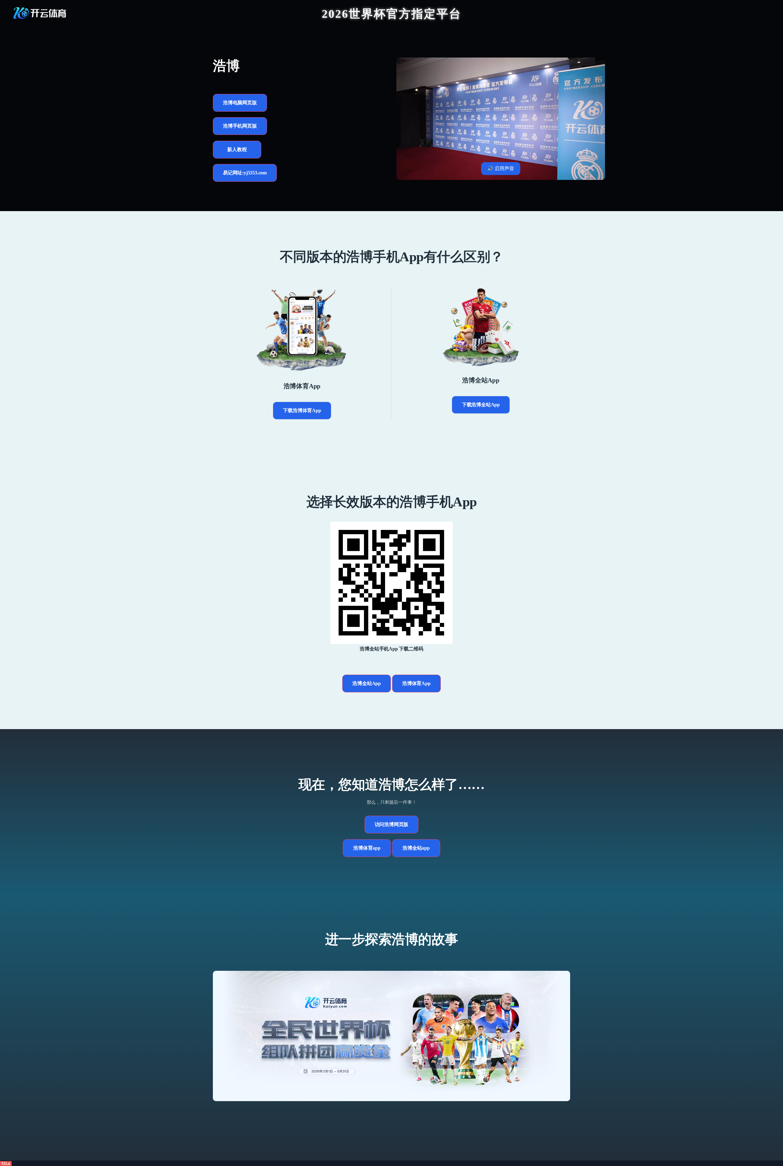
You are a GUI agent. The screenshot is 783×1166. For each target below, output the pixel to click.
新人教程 (237, 149)
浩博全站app (416, 848)
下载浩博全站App (481, 404)
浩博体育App (416, 683)
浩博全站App (366, 683)
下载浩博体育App (302, 410)
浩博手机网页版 (240, 126)
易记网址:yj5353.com (245, 172)
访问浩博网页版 (392, 824)
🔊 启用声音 (500, 168)
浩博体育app (366, 848)
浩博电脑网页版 (240, 102)
